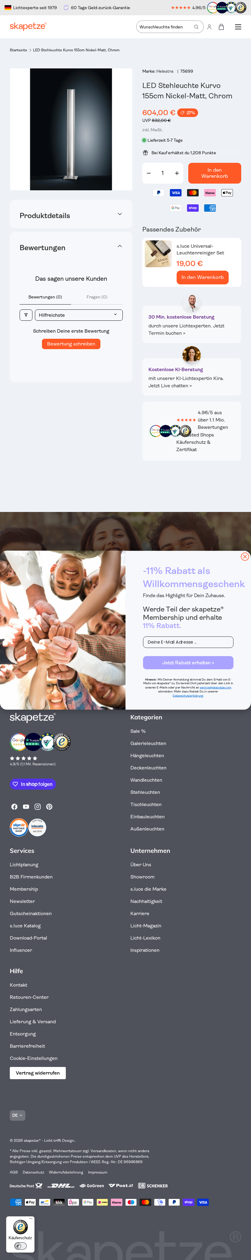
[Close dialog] (245, 556)
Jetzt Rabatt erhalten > (188, 662)
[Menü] (31, 1220)
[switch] (20, 1246)
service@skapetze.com (215, 687)
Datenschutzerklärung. (188, 695)
